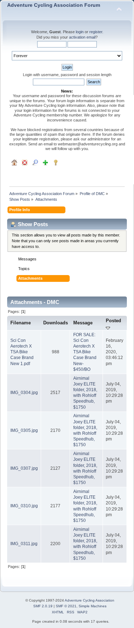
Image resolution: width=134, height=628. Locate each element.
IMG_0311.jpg (24, 543)
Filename (20, 322)
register (95, 32)
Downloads (55, 322)
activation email (82, 37)
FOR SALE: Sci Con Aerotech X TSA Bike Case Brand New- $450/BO (84, 352)
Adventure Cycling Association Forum (53, 5)
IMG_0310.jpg (24, 505)
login (80, 32)
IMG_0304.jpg (24, 392)
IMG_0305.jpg (24, 430)
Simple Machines (92, 606)
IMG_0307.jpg (24, 468)
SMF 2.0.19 (43, 606)
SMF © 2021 (66, 606)
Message (83, 322)
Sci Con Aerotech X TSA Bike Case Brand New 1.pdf (22, 352)
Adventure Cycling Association (89, 600)
